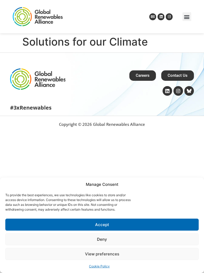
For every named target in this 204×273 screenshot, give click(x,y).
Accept (102, 224)
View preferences (102, 253)
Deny (102, 239)
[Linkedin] (161, 16)
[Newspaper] (152, 16)
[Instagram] (169, 16)
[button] (186, 16)
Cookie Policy (99, 266)
